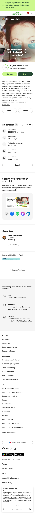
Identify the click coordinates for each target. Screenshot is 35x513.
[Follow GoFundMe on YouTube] (7, 449)
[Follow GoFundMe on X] (11, 449)
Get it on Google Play (8, 454)
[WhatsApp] (17, 214)
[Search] (3, 14)
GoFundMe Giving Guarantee (21, 321)
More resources (8, 432)
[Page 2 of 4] (17, 58)
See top (28, 124)
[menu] (31, 14)
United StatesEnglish (18, 442)
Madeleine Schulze (15, 236)
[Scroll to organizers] (3, 19)
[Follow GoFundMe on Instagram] (15, 449)
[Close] (31, 5)
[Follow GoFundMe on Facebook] (3, 449)
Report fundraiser (18, 270)
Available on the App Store (19, 454)
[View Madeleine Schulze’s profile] (4, 238)
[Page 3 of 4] (18, 58)
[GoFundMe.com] (17, 13)
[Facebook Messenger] (23, 214)
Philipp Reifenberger (15, 143)
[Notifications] (27, 14)
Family (21, 255)
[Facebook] (12, 214)
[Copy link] (7, 214)
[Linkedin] (28, 214)
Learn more (9, 7)
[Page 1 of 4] (15, 58)
